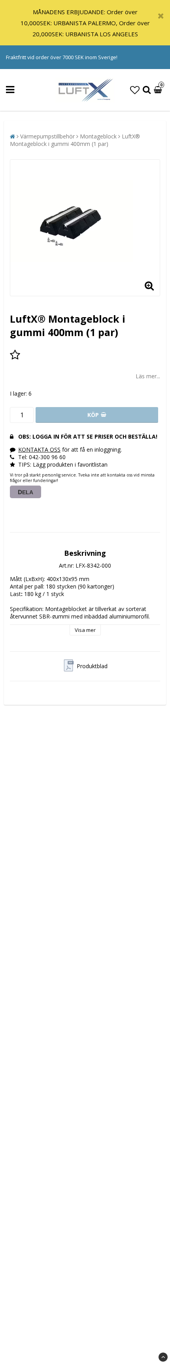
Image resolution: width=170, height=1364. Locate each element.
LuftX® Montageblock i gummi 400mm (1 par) (75, 140)
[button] (135, 89)
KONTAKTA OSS (39, 449)
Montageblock (98, 136)
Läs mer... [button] (148, 376)
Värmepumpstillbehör (47, 136)
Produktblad (92, 666)
